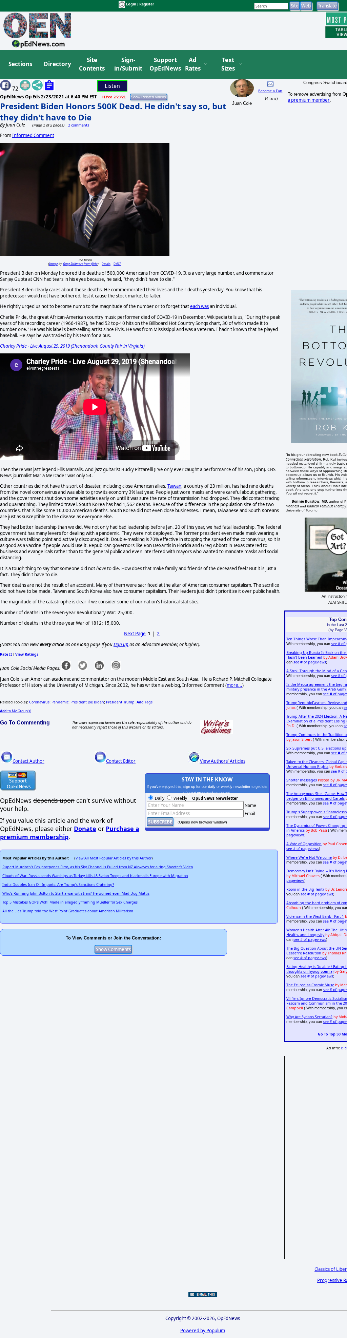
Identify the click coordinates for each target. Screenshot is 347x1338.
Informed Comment (33, 135)
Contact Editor (121, 761)
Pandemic (60, 702)
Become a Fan (270, 91)
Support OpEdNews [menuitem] (162, 64)
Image (53, 263)
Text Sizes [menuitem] (228, 64)
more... (234, 685)
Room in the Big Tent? (305, 889)
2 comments (78, 125)
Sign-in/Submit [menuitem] (127, 64)
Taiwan (174, 486)
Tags (144, 702)
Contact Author (28, 761)
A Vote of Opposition (304, 843)
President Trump (120, 702)
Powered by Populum (202, 1330)
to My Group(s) (15, 711)
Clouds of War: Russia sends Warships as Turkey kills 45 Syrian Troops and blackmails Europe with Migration (95, 875)
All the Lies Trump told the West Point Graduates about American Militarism (67, 911)
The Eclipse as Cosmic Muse (310, 985)
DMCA (117, 264)
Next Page (135, 634)
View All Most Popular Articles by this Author (113, 858)
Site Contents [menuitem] (92, 64)
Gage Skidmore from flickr (80, 263)
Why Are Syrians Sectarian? (309, 1016)
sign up (121, 644)
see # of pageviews (309, 662)
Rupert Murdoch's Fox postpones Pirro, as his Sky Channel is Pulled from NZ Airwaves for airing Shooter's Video (97, 867)
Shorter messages (301, 780)
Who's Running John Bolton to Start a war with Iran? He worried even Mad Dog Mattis (75, 893)
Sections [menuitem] (20, 64)
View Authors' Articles (222, 761)
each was (199, 306)
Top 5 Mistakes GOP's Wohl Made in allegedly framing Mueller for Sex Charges (70, 902)
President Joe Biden (87, 702)
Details (106, 264)
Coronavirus (39, 702)
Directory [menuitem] (57, 64)
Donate (85, 829)
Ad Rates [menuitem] (193, 64)
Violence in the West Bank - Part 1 (315, 916)
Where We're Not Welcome (309, 857)
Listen (112, 86)
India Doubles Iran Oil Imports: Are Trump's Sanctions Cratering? (58, 884)
